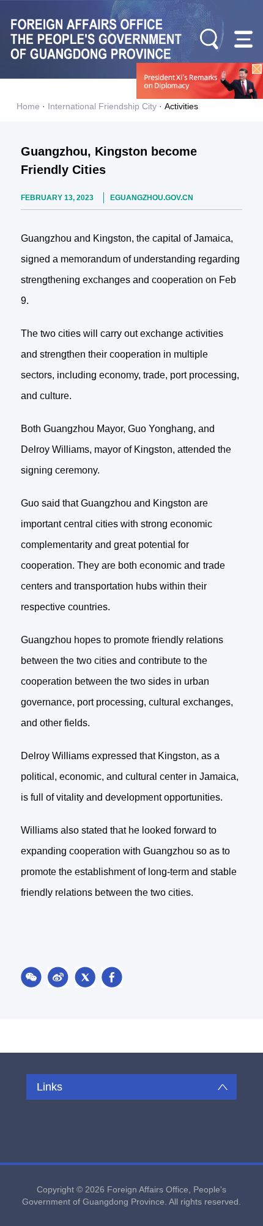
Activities (181, 106)
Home (28, 106)
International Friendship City (102, 106)
